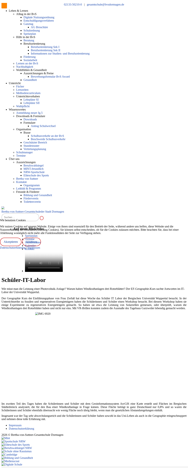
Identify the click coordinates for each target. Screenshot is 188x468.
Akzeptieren (11, 241)
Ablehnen (31, 241)
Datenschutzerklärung (13, 247)
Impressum (33, 247)
